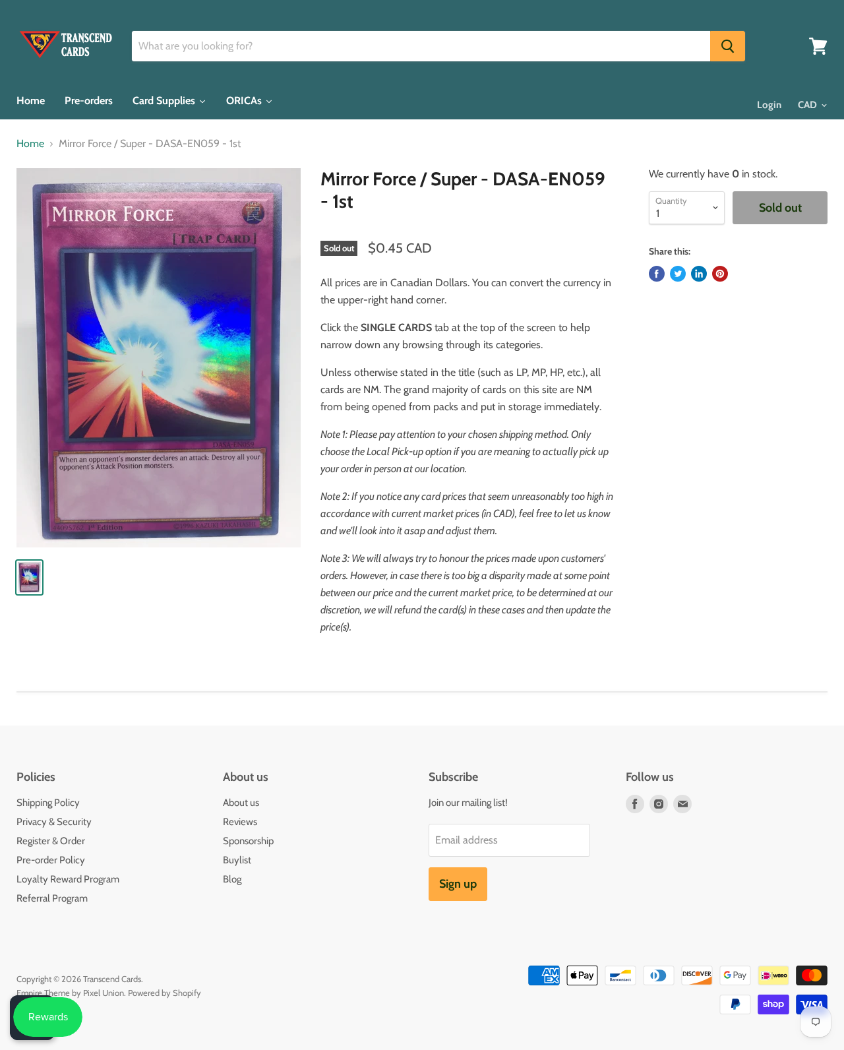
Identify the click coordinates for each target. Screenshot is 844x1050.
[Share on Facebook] (657, 274)
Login (769, 105)
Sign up (458, 884)
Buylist (237, 860)
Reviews (240, 822)
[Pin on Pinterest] (720, 274)
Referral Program (52, 898)
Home (30, 144)
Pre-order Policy (50, 860)
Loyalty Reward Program (67, 879)
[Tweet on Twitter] (678, 274)
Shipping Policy (48, 803)
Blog (232, 879)
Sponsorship (248, 841)
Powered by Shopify (164, 992)
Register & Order (50, 841)
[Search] (727, 46)
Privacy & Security (54, 822)
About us (241, 803)
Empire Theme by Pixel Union (70, 992)
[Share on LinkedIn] (699, 274)
